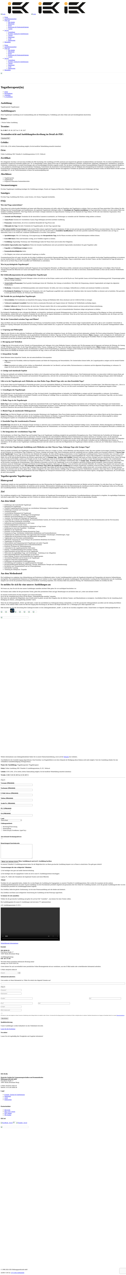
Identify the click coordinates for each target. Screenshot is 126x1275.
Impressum (7, 1096)
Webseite (66, 757)
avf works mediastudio (17, 1272)
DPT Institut (8, 1113)
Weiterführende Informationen (9, 943)
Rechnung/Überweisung (10, 826)
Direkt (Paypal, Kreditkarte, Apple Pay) (14, 830)
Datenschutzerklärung (120, 1015)
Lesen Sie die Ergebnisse (8, 1029)
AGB (6, 1098)
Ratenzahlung (7, 828)
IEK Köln (7, 1110)
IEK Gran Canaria (9, 1111)
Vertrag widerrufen (6, 1103)
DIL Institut (7, 1115)
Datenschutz (8, 1099)
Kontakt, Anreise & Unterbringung (14, 1094)
